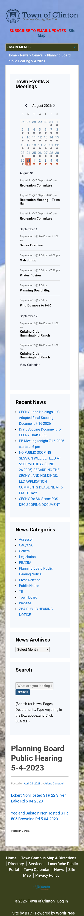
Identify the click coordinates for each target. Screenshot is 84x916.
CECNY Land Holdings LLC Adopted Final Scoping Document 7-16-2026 (39, 418)
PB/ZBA (25, 563)
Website (25, 603)
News (24, 55)
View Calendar (30, 364)
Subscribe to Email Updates (37, 30)
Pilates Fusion (30, 275)
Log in (62, 901)
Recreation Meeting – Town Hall (40, 202)
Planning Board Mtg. (35, 290)
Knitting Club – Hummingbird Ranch (35, 333)
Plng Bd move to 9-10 (35, 305)
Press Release (29, 580)
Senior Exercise (31, 245)
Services (35, 863)
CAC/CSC (26, 545)
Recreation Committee (36, 185)
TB (21, 592)
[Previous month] (26, 105)
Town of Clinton (41, 901)
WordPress (65, 913)
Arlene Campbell (54, 783)
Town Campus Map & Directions (48, 858)
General (38, 55)
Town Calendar (37, 869)
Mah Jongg (28, 260)
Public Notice (29, 586)
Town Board (28, 597)
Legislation (27, 557)
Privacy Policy (47, 875)
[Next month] (54, 105)
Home (12, 55)
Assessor (26, 539)
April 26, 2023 (32, 783)
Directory (16, 863)
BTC (28, 913)
